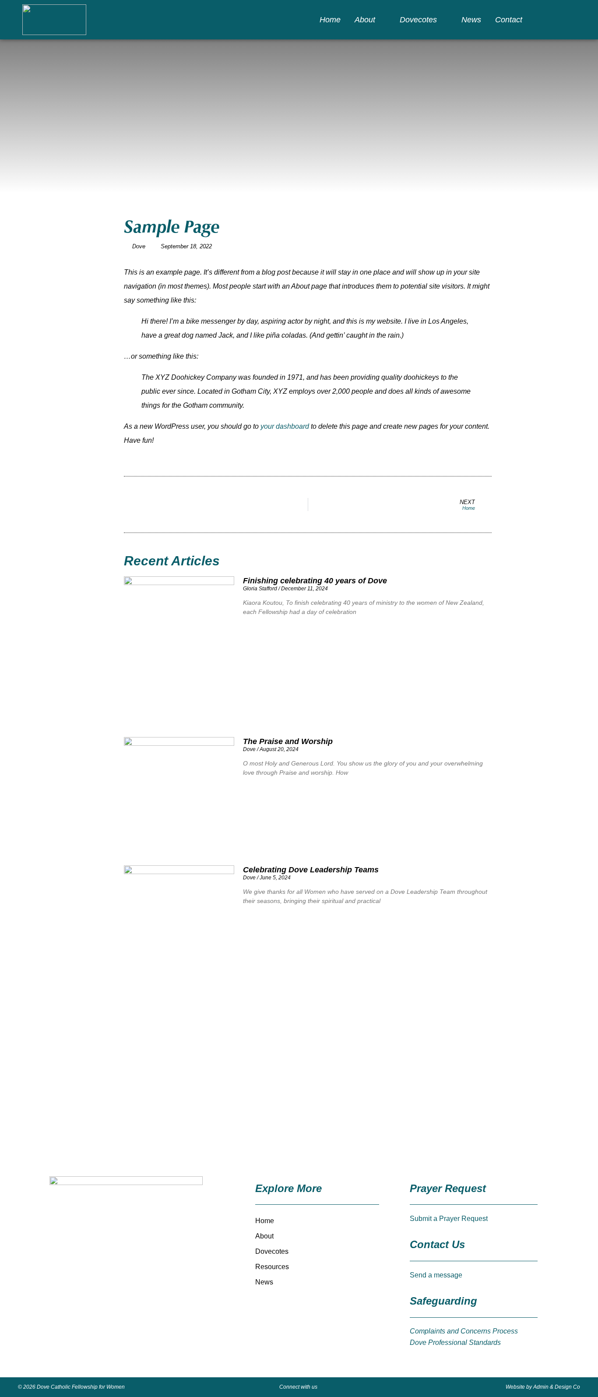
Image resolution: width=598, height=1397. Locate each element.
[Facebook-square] (556, 19)
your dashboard (284, 426)
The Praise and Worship (288, 741)
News (471, 19)
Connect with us (298, 1387)
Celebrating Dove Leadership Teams (311, 869)
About (365, 19)
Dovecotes (418, 19)
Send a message (436, 1275)
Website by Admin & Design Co (543, 1387)
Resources (272, 1266)
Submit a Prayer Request (449, 1218)
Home (330, 19)
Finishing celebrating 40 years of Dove (315, 580)
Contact (508, 19)
